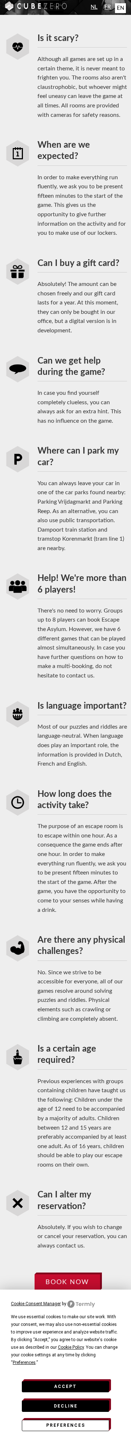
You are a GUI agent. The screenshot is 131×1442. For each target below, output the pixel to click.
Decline (66, 1406)
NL (94, 7)
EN (120, 8)
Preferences (65, 1425)
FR (107, 7)
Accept (65, 1386)
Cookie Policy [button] (71, 1347)
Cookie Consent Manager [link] (36, 1303)
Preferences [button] (24, 1362)
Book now (67, 1282)
